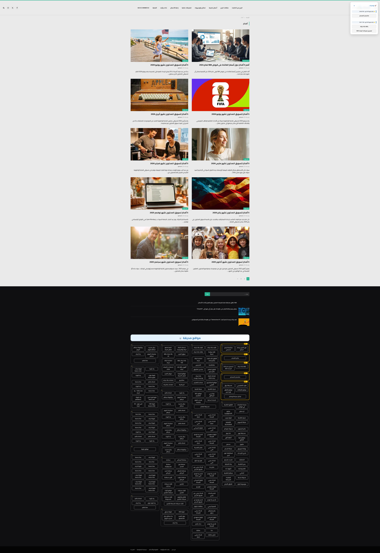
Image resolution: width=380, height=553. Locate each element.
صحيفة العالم (204, 406)
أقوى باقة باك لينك (181, 368)
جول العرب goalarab (181, 517)
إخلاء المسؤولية (164, 549)
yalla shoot (168, 393)
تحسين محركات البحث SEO (228, 367)
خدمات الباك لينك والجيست (181, 348)
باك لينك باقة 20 (168, 355)
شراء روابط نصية (211, 353)
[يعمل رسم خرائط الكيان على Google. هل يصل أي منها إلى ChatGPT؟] (243, 311)
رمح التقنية (242, 464)
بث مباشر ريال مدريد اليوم (168, 517)
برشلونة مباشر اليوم (138, 348)
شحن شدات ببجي (212, 494)
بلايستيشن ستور (211, 512)
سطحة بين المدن (181, 465)
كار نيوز (228, 433)
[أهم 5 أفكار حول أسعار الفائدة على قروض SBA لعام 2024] (220, 45)
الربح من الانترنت (237, 8)
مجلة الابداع (228, 448)
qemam (241, 68)
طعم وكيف (242, 468)
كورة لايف (151, 418)
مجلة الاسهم (242, 422)
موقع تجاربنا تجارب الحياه (182, 374)
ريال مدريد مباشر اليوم (151, 348)
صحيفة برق (228, 385)
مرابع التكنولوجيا (228, 412)
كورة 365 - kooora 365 (151, 405)
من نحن (174, 549)
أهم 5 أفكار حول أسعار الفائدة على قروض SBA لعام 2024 (224, 64)
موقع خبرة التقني (241, 438)
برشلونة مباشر (168, 397)
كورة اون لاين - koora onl (152, 398)
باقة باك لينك (242, 366)
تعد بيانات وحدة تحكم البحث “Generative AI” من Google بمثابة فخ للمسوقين (214, 320)
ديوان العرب (168, 373)
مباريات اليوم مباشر (181, 398)
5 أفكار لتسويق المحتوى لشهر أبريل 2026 (169, 114)
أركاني (242, 473)
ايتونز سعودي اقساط (211, 435)
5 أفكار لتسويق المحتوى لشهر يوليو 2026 (169, 64)
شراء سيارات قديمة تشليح (175, 503)
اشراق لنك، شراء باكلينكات (212, 359)
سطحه (168, 460)
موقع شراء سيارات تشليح (168, 491)
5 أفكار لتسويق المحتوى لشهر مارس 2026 (230, 163)
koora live (138, 382)
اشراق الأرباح (228, 484)
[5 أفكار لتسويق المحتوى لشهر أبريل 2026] (159, 95)
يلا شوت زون (152, 503)
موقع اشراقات (241, 390)
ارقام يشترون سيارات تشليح (181, 498)
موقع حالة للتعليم (198, 394)
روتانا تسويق (242, 448)
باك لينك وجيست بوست (198, 377)
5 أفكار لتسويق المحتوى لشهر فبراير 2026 (169, 163)
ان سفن (241, 411)
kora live (138, 414)
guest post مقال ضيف (168, 348)
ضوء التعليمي (242, 385)
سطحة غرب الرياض (168, 472)
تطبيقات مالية (186, 8)
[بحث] (4, 8)
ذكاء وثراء (163, 8)
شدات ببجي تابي (198, 422)
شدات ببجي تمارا (198, 416)
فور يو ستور (198, 460)
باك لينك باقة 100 (181, 361)
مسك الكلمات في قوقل (241, 405)
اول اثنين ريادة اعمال (241, 348)
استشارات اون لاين (228, 454)
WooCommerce (143, 8)
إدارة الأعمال (174, 8)
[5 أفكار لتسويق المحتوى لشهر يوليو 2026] (159, 45)
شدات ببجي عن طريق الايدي (198, 468)
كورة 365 (182, 512)
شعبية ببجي (212, 506)
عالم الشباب (235, 358)
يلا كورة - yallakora (138, 398)
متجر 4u (211, 467)
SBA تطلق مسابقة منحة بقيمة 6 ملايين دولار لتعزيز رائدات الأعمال (217, 303)
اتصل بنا (133, 549)
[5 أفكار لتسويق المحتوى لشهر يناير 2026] (220, 193)
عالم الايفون (242, 429)
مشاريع (181, 380)
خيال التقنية (242, 418)
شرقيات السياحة (228, 478)
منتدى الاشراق (198, 369)
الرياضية (181, 384)
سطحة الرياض (181, 460)
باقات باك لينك (198, 352)
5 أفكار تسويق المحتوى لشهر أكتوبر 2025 (230, 262)
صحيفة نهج (242, 433)
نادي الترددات (242, 453)
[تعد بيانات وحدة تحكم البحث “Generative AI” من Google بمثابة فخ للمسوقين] (243, 322)
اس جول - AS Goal (138, 405)
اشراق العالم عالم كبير (212, 370)
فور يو (198, 486)
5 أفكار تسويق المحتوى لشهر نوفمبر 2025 (169, 212)
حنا (212, 530)
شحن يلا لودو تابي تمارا (198, 474)
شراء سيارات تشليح (182, 491)
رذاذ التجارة (228, 464)
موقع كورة (145, 449)
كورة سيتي (168, 512)
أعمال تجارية (213, 8)
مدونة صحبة (242, 477)
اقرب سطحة (168, 477)
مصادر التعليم (198, 382)
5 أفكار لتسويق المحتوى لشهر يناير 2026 (231, 212)
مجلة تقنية (198, 389)
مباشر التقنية (228, 473)
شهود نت (228, 468)
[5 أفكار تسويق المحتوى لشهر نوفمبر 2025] (159, 193)
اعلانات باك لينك (168, 380)
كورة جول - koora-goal (151, 376)
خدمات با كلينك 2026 (168, 368)
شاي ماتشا (211, 535)
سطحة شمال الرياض (181, 472)
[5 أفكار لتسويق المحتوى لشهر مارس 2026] (220, 144)
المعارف (242, 459)
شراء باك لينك (211, 347)
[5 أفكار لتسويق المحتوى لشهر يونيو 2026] (220, 95)
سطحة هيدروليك (168, 465)
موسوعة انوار (242, 484)
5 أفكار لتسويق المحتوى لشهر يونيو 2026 (230, 114)
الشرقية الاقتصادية (228, 423)
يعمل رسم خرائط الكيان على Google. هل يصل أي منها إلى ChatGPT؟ (217, 309)
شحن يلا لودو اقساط (198, 435)
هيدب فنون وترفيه (198, 401)
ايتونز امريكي (198, 428)
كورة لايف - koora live (151, 476)
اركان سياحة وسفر (235, 396)
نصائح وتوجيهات (200, 8)
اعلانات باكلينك (168, 384)
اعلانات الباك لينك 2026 (212, 377)
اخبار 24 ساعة (212, 400)
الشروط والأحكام (153, 549)
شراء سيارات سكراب (168, 485)
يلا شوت (181, 393)
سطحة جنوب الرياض (182, 478)
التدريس (198, 365)
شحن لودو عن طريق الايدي (198, 501)
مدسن (228, 444)
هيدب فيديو (228, 459)
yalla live (145, 360)
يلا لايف (175, 523)
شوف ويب (228, 418)
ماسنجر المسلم (235, 377)
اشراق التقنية (228, 404)
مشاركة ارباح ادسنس (228, 348)
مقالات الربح (224, 8)
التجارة (155, 8)
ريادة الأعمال (246, 61)
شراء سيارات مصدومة (168, 498)
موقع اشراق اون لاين (228, 391)
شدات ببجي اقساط (212, 416)
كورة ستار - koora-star (138, 370)
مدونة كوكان (228, 429)
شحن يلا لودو (211, 500)
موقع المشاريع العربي (212, 383)
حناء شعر (198, 524)
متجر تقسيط (198, 447)
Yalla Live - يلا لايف (138, 391)
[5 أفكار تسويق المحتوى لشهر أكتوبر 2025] (220, 243)
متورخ (242, 444)
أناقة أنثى (228, 437)
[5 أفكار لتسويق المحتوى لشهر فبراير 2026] (159, 144)
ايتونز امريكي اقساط (198, 481)
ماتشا (198, 530)
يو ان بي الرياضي (211, 394)
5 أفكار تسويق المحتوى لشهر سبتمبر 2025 (169, 262)
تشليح (182, 484)
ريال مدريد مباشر (181, 405)
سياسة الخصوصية (142, 549)
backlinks (212, 365)
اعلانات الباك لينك (198, 359)
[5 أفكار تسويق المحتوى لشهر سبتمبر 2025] (159, 243)
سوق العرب (181, 354)
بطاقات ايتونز (198, 506)
